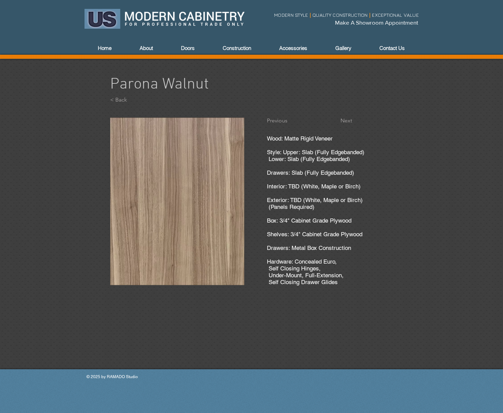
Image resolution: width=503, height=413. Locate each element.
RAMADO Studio (122, 376)
